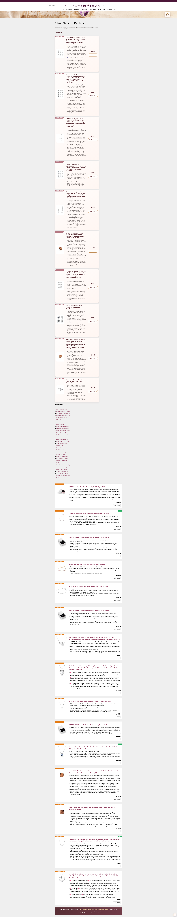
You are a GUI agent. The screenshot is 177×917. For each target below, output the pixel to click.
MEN (104, 9)
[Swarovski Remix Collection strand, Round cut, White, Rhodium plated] (61, 590)
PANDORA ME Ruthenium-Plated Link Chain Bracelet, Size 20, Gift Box (88, 725)
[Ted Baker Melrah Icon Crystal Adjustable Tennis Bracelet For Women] (61, 518)
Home (80, 909)
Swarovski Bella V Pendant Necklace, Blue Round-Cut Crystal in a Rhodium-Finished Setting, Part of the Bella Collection (93, 748)
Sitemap (89, 909)
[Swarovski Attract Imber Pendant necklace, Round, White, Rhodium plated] (61, 705)
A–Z (115, 9)
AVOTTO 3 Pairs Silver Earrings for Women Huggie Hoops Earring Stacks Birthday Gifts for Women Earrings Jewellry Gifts (76, 235)
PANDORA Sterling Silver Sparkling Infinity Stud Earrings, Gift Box (87, 487)
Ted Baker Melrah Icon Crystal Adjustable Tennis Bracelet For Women (89, 513)
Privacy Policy (95, 909)
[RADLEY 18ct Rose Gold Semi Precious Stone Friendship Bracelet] (61, 568)
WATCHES (109, 9)
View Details (92, 55)
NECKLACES (69, 9)
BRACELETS (84, 9)
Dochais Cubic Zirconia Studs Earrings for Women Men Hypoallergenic (74, 307)
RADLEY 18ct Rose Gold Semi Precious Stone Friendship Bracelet (87, 564)
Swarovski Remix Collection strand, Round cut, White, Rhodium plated (89, 586)
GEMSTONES (93, 9)
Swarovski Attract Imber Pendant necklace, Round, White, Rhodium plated (90, 701)
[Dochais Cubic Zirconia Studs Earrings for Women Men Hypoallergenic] (60, 320)
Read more (59, 32)
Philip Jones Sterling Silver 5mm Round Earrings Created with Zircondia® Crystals (75, 381)
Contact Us (84, 909)
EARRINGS (76, 9)
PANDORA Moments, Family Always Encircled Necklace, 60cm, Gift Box (89, 537)
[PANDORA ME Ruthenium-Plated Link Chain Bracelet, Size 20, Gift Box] (61, 729)
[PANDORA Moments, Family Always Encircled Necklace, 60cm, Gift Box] (61, 542)
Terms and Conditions (104, 909)
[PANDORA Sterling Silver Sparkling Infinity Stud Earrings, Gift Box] (61, 491)
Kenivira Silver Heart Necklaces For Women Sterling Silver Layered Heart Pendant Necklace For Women (92, 808)
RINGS (62, 9)
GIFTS (99, 9)
